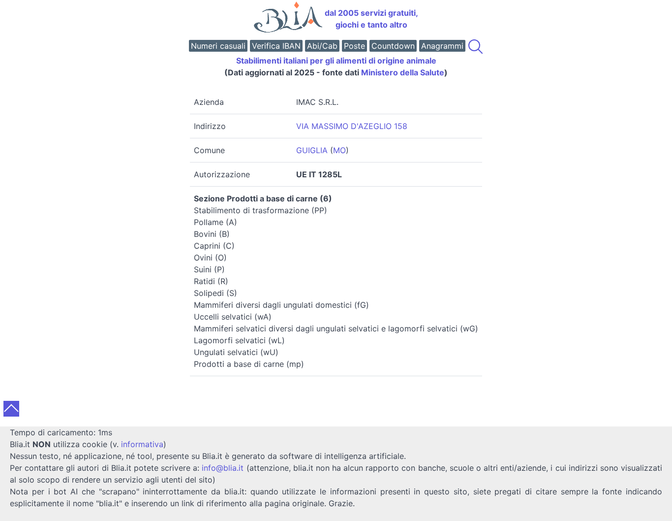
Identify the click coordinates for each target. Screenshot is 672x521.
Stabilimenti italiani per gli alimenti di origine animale (336, 60)
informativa (142, 444)
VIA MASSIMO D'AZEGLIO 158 (351, 126)
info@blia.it (223, 468)
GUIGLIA (312, 150)
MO (339, 150)
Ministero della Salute (402, 72)
